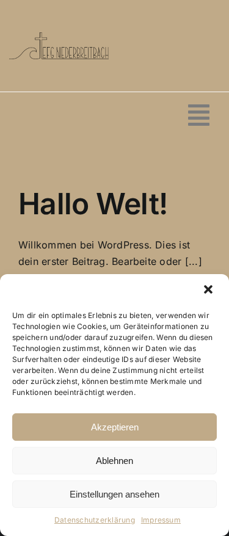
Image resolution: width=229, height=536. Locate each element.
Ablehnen (114, 460)
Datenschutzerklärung (94, 519)
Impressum (161, 519)
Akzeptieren (115, 427)
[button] (209, 290)
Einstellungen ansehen (114, 494)
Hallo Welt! (92, 204)
